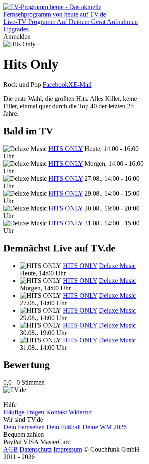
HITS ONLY (65, 148)
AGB (10, 449)
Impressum (67, 449)
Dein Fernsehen (24, 427)
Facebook (55, 84)
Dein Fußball (63, 427)
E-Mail (82, 84)
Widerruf (80, 412)
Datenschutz (35, 449)
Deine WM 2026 (104, 427)
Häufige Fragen (23, 412)
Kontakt (56, 412)
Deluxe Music (117, 265)
